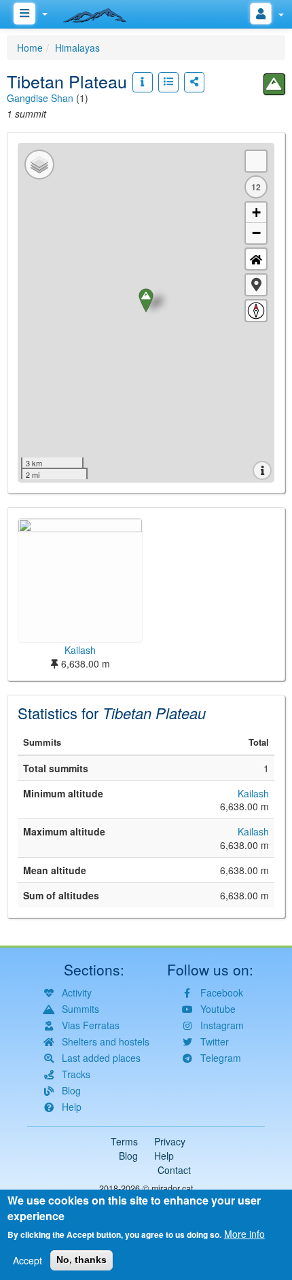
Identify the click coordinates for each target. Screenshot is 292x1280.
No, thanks (81, 1259)
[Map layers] (39, 164)
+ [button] (256, 212)
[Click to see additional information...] (142, 82)
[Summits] (274, 84)
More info (244, 1234)
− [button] (256, 232)
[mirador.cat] (101, 12)
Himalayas (77, 47)
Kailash (253, 793)
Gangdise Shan (40, 98)
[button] (256, 285)
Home (30, 47)
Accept (27, 1260)
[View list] (168, 82)
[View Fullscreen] (256, 161)
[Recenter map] (256, 259)
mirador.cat (172, 1188)
